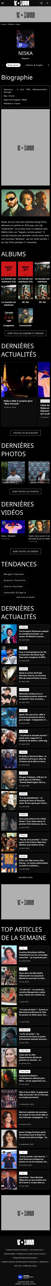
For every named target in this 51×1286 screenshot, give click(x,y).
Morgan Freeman (14, 574)
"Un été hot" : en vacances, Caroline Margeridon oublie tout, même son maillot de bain (32, 993)
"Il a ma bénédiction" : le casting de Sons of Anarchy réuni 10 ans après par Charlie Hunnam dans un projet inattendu (33, 803)
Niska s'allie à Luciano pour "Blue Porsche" (18, 402)
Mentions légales (9, 1254)
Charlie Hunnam (13, 586)
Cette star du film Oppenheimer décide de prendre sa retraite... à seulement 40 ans (30, 1058)
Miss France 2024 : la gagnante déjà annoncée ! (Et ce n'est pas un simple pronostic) (33, 1095)
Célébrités (11, 24)
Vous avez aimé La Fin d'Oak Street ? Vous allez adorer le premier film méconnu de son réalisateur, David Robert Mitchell (33, 823)
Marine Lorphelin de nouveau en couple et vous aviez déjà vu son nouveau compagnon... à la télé (33, 1116)
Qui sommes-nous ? (36, 1250)
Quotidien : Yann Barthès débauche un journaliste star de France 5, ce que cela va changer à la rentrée (33, 1181)
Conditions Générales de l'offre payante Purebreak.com (19, 1262)
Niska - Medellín (8, 536)
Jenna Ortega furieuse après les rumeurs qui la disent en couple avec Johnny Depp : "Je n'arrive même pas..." (33, 1136)
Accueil (3, 24)
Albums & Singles (34, 65)
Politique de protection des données (24, 1258)
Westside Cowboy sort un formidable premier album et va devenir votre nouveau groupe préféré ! (32, 697)
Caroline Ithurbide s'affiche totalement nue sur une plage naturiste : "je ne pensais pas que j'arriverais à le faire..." (33, 956)
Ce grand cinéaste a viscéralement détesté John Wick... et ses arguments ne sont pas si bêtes (32, 1079)
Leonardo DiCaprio (15, 592)
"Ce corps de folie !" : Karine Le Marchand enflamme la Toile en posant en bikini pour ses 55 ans (33, 1013)
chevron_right (48, 65)
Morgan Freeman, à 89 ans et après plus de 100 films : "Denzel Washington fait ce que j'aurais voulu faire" (33, 781)
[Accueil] (21, 3)
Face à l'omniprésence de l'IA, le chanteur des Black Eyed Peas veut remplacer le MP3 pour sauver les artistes (33, 656)
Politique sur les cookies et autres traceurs (31, 1254)
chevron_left (2, 65)
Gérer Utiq (17, 1266)
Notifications (44, 1262)
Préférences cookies (30, 1266)
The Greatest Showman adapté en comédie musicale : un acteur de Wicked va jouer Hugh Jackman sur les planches (33, 636)
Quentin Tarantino (15, 580)
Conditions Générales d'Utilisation (17, 1250)
